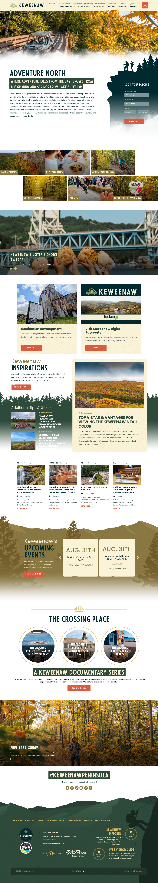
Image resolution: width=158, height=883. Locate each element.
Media (40, 821)
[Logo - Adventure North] (26, 834)
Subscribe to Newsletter (106, 4)
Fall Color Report (64, 4)
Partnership (75, 821)
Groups (52, 4)
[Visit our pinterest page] (90, 788)
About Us (17, 821)
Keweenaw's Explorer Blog (83, 4)
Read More (21, 509)
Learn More (31, 348)
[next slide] (15, 268)
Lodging (123, 7)
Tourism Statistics (56, 821)
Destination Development (41, 329)
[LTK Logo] (26, 847)
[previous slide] (11, 268)
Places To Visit (66, 7)
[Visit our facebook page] (67, 788)
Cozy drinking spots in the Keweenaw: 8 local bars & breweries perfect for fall (62, 490)
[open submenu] (74, 7)
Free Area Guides (25, 748)
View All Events (34, 574)
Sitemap (88, 821)
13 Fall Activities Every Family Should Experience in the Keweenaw (30, 490)
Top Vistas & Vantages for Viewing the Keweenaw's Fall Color (108, 422)
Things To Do (98, 7)
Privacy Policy (102, 821)
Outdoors (82, 7)
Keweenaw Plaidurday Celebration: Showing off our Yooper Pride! (50, 422)
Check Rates (134, 121)
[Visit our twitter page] (77, 788)
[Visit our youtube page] (81, 788)
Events (111, 7)
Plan (132, 7)
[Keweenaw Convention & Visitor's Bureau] (27, 5)
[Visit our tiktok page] (86, 788)
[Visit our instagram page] (72, 788)
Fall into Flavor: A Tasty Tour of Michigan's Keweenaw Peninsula (125, 490)
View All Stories (21, 387)
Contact (29, 821)
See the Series (79, 688)
